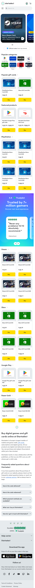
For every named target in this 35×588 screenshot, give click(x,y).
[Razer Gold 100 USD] (25, 403)
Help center (6, 535)
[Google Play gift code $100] (25, 373)
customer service (11, 477)
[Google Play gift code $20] (9, 373)
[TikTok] (14, 574)
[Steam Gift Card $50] (9, 283)
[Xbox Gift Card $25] (25, 315)
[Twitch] (24, 574)
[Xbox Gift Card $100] (25, 341)
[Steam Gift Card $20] (25, 257)
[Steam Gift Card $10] (9, 257)
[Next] (18, 243)
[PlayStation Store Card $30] (25, 145)
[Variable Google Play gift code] (9, 113)
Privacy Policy (18, 583)
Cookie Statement (6, 586)
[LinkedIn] (28, 574)
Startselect (5, 540)
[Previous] (15, 243)
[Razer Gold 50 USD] (9, 403)
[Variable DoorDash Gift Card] (25, 113)
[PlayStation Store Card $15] (9, 145)
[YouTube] (19, 574)
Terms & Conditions (6, 583)
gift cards (21, 442)
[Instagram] (5, 574)
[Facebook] (9, 574)
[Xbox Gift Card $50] (25, 83)
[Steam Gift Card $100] (25, 283)
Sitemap (15, 586)
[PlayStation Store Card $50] (9, 83)
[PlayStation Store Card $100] (25, 171)
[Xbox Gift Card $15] (9, 315)
